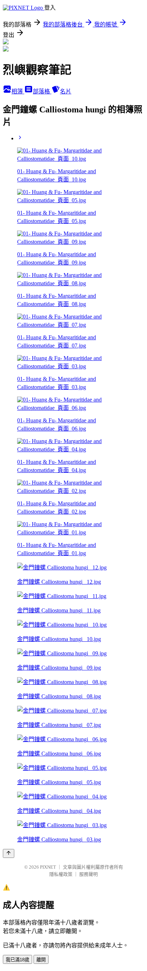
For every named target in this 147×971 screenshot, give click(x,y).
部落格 (42, 91)
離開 (41, 959)
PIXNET (48, 867)
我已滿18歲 (17, 959)
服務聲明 (88, 874)
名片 (65, 91)
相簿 (17, 91)
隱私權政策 (60, 874)
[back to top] (8, 853)
